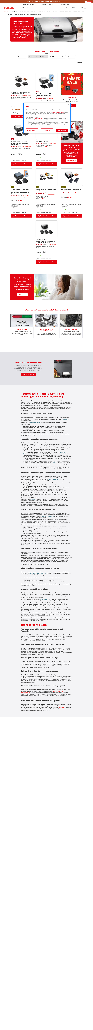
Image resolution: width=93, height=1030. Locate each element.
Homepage (9, 14)
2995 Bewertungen (51, 193)
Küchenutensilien (31, 11)
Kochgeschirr (22, 11)
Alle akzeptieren (62, 130)
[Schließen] (68, 104)
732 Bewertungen (27, 95)
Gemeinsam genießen (19, 14)
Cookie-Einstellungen (32, 130)
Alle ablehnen (47, 130)
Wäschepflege (41, 11)
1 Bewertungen (50, 98)
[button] (67, 8)
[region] (47, 118)
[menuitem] (5, 11)
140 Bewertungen (52, 244)
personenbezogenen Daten (58, 112)
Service (55, 11)
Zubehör (49, 11)
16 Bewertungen (27, 146)
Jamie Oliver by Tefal (78, 11)
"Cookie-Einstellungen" (37, 118)
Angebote (5, 11)
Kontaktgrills (62, 707)
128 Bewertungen (77, 192)
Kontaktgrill (33, 499)
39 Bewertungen (52, 143)
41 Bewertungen (27, 195)
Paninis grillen (66, 419)
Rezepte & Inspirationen (65, 11)
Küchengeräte (13, 11)
